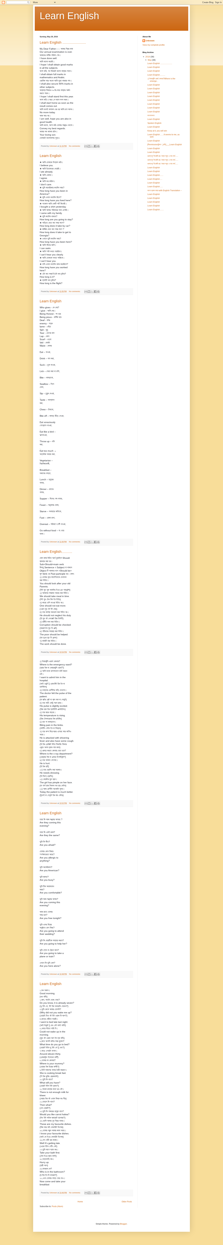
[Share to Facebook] (95, 146)
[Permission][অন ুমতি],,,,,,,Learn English (164, 144)
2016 (148, 57)
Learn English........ (155, 209)
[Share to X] (92, 146)
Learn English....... (155, 175)
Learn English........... (56, 552)
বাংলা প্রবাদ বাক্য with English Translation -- (164, 190)
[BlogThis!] (89, 146)
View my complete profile (154, 45)
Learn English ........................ (63, 42)
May (150, 60)
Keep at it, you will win (157, 131)
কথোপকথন (150, 115)
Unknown (150, 41)
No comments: (75, 146)
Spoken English (154, 123)
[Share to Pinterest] (98, 146)
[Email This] (86, 146)
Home (80, 1202)
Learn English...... (155, 186)
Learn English (50, 156)
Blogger (123, 1224)
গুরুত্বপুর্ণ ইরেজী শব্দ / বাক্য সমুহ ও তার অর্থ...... (162, 156)
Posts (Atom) (57, 1206)
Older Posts (127, 1202)
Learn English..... (154, 179)
